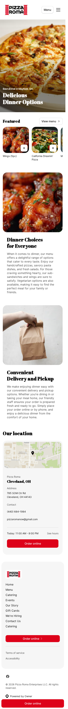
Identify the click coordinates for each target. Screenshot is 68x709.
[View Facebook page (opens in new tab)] (8, 676)
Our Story (12, 605)
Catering (11, 595)
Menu (47, 9)
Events (10, 600)
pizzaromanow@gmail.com (22, 520)
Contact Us (13, 621)
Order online (33, 543)
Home (9, 584)
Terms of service (15, 652)
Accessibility (13, 658)
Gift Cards (12, 610)
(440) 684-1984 (16, 512)
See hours (52, 533)
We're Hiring (14, 616)
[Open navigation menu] (58, 9)
